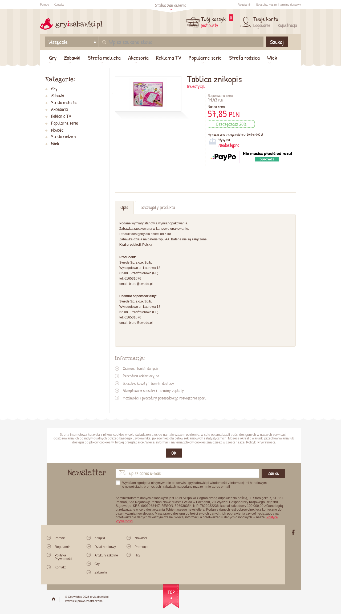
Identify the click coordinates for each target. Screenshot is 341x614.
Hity (137, 555)
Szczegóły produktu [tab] (158, 207)
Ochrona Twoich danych (140, 368)
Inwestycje (196, 86)
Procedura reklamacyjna (141, 376)
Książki (100, 538)
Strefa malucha (104, 58)
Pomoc (44, 4)
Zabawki (72, 58)
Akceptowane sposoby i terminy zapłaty (153, 390)
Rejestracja (287, 25)
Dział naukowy (105, 547)
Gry (52, 58)
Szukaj (277, 42)
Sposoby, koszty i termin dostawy (148, 383)
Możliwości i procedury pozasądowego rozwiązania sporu (164, 398)
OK (173, 453)
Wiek (272, 58)
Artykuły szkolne (106, 555)
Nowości (57, 130)
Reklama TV (168, 58)
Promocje (141, 547)
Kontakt (59, 4)
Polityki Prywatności (260, 442)
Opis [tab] (124, 207)
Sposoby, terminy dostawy (278, 4)
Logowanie (261, 25)
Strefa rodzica (244, 58)
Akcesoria (138, 58)
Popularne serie (205, 58)
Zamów (273, 473)
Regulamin (244, 4)
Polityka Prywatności (63, 557)
